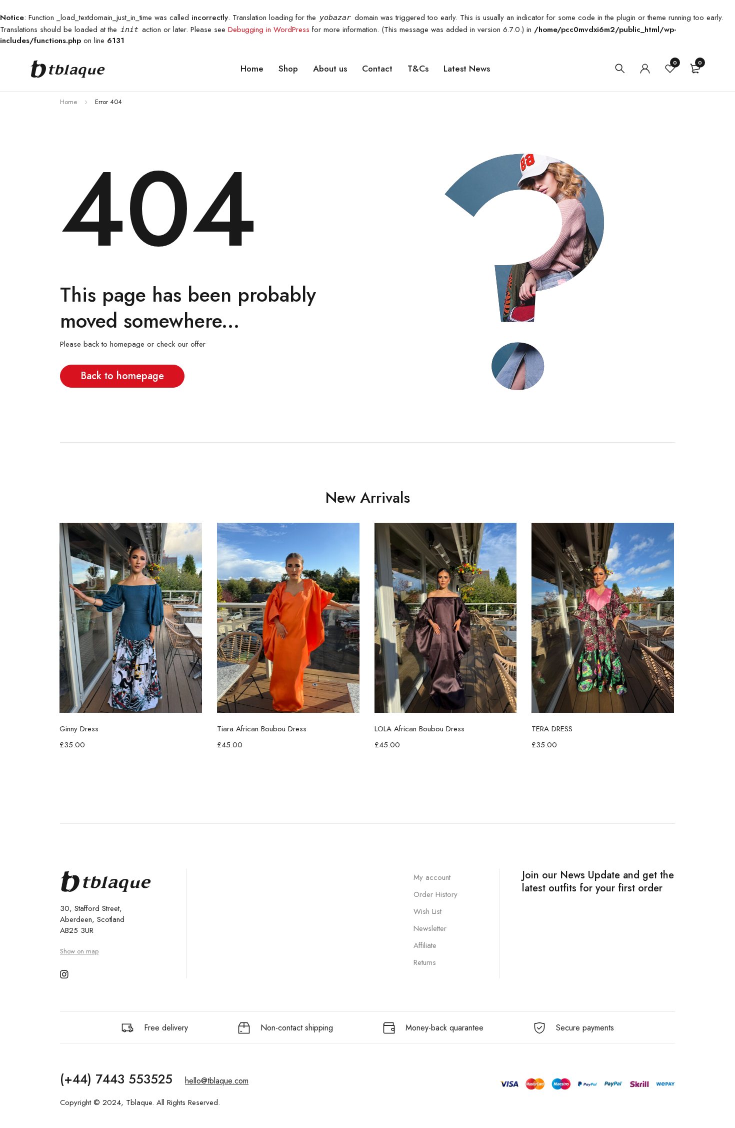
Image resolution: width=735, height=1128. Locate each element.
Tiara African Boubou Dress (261, 728)
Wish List (428, 911)
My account (432, 877)
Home (68, 102)
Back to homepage (122, 376)
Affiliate (425, 945)
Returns (425, 962)
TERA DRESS (552, 728)
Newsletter (430, 928)
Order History (436, 894)
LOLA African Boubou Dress (419, 728)
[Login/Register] (645, 69)
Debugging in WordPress (269, 29)
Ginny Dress (79, 728)
